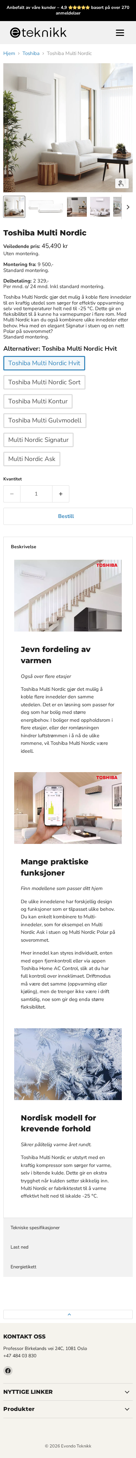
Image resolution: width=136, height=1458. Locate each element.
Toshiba (31, 53)
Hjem (9, 53)
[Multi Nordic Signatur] (39, 449)
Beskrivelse (23, 547)
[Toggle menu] (120, 33)
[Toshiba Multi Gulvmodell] (45, 429)
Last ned (19, 1247)
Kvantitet (12, 479)
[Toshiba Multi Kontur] (38, 410)
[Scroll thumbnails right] (126, 207)
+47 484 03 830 (19, 1356)
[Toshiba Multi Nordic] (14, 206)
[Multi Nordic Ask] (32, 468)
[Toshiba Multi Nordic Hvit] (45, 372)
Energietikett (23, 1267)
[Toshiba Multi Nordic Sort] (45, 391)
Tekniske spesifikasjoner (35, 1228)
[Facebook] (8, 1370)
